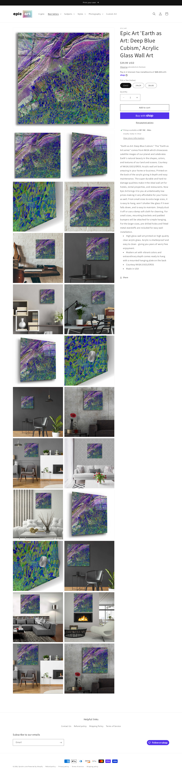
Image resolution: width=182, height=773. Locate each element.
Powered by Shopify (35, 766)
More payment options (144, 122)
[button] (54, 14)
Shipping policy (92, 766)
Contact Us (66, 726)
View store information (133, 138)
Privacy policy (63, 766)
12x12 (125, 85)
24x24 (138, 85)
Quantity (123, 92)
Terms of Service (113, 726)
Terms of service (78, 766)
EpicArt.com (23, 766)
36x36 (151, 85)
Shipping (123, 67)
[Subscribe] (61, 742)
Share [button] (125, 277)
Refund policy (80, 726)
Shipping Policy (96, 726)
